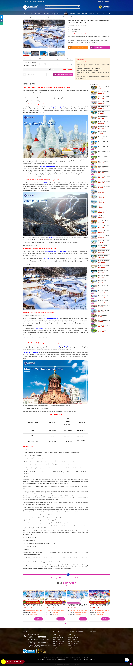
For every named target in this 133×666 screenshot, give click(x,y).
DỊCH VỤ (102, 13)
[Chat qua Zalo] (1, 17)
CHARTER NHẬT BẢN (82, 13)
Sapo (78, 664)
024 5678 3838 (27, 1)
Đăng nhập (101, 1)
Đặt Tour (38, 619)
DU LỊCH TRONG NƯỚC (44, 13)
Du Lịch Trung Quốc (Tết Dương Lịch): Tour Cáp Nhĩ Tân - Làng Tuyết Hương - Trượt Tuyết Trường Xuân (55, 605)
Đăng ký (108, 1)
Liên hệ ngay (99, 47)
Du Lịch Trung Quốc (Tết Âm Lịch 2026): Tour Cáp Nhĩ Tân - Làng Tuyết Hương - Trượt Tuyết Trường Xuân (32, 605)
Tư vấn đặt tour (80, 47)
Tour (66, 582)
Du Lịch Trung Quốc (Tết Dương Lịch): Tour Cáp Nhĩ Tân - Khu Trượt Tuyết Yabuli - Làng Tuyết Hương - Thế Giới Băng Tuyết (99, 605)
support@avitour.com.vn (39, 1)
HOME (25, 13)
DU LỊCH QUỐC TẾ (56, 13)
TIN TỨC (108, 13)
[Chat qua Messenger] (1, 20)
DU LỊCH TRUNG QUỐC (68, 13)
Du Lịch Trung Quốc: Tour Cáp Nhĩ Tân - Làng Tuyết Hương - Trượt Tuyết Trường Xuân (77, 605)
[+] (45, 63)
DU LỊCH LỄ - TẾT (93, 13)
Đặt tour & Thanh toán (65, 74)
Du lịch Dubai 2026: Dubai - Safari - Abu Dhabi (109, 111)
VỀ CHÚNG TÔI (32, 13)
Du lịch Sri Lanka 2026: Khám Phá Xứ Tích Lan (108, 156)
